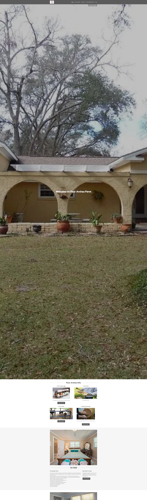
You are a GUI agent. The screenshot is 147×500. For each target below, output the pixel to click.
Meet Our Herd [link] (77, 2)
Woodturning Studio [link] (90, 2)
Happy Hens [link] (83, 2)
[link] (52, 2)
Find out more (61, 421)
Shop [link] (96, 2)
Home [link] (72, 2)
